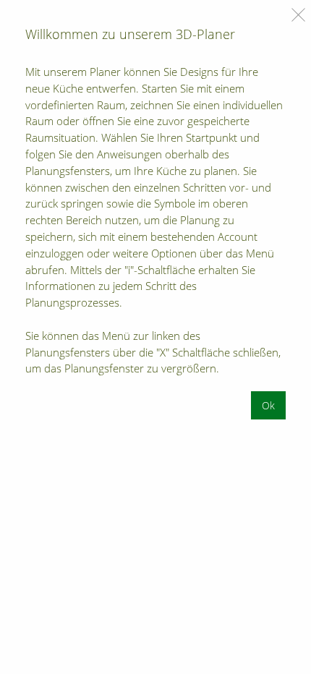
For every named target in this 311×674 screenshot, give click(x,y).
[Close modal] (298, 14)
